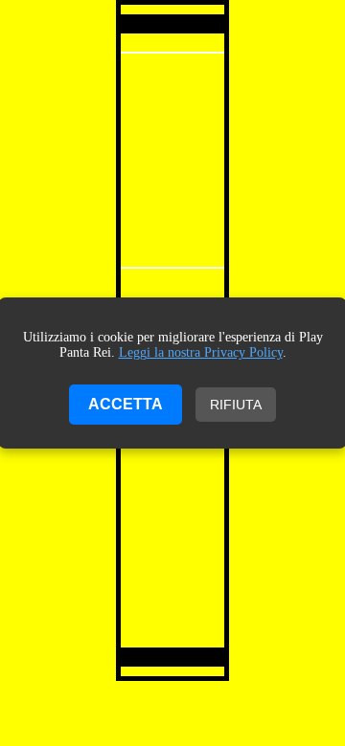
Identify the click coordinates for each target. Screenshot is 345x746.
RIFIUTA (236, 404)
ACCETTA (125, 404)
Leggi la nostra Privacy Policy (201, 352)
